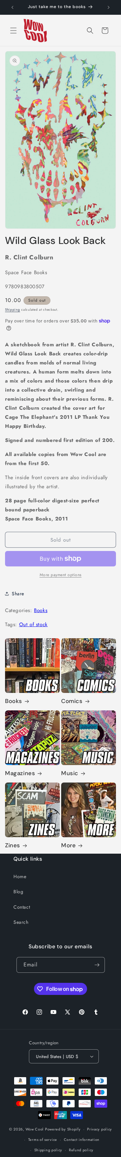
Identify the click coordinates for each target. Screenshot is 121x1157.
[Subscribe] (97, 965)
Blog (18, 891)
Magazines (20, 773)
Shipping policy (48, 1150)
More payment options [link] (61, 575)
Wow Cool (35, 1129)
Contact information (81, 1139)
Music (69, 773)
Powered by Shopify (63, 1129)
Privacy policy (99, 1129)
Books (40, 610)
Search (21, 922)
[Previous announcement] (12, 7)
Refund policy (81, 1150)
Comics (72, 701)
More (68, 845)
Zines (12, 845)
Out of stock (33, 624)
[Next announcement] (108, 7)
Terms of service (42, 1139)
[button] (13, 30)
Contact (21, 907)
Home (19, 876)
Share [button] (18, 593)
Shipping (12, 309)
